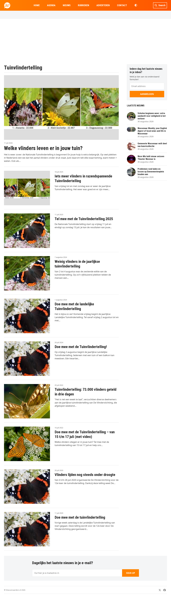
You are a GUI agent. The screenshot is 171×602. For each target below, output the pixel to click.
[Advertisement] (85, 41)
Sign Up (130, 572)
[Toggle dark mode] (135, 5)
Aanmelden (147, 94)
